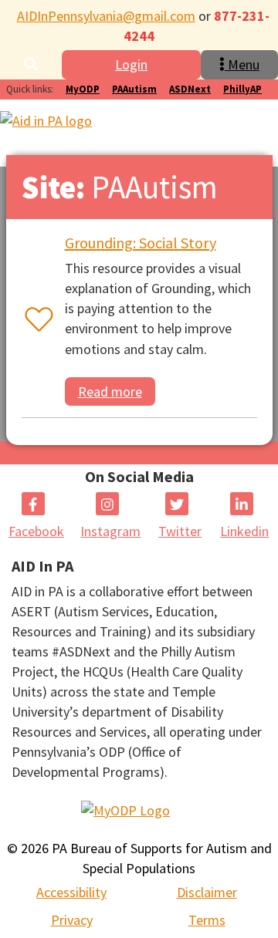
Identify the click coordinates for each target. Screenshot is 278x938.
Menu (242, 64)
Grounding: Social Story (140, 242)
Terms (206, 920)
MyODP (83, 89)
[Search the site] (31, 64)
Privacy (72, 920)
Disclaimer (207, 892)
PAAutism (134, 89)
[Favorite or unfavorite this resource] (35, 320)
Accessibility (71, 892)
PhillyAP (242, 89)
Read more (110, 391)
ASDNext (190, 89)
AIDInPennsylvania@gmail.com (106, 16)
